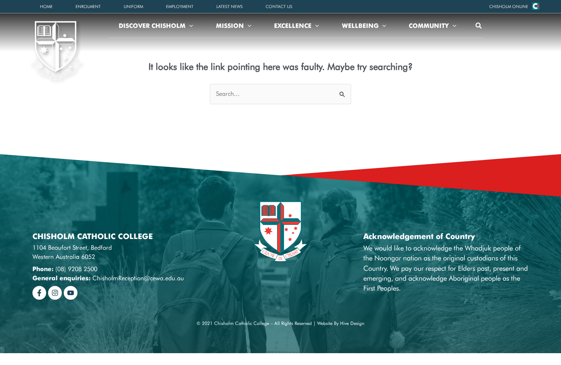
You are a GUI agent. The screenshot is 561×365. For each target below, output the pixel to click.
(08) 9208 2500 (76, 269)
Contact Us (279, 6)
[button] (508, 6)
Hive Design (352, 323)
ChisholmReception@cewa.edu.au (138, 278)
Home (46, 6)
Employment (179, 6)
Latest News (229, 6)
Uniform (133, 6)
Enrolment (88, 6)
